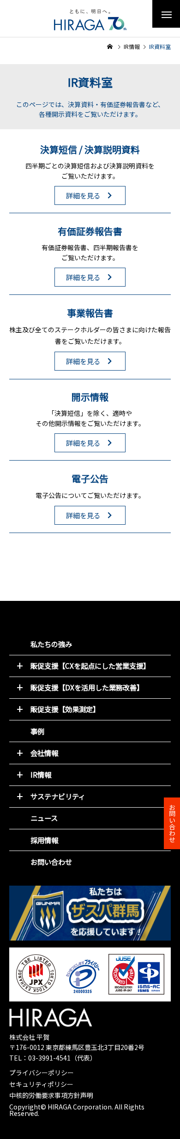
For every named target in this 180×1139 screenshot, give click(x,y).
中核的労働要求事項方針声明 (51, 1095)
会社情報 (44, 753)
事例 (37, 731)
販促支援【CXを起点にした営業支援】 (90, 665)
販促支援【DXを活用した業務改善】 (87, 687)
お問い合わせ (51, 862)
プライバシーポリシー (41, 1072)
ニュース (44, 818)
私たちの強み (51, 644)
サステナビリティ (57, 796)
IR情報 (40, 774)
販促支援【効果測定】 (65, 709)
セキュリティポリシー (41, 1084)
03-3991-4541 (49, 1057)
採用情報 (44, 840)
